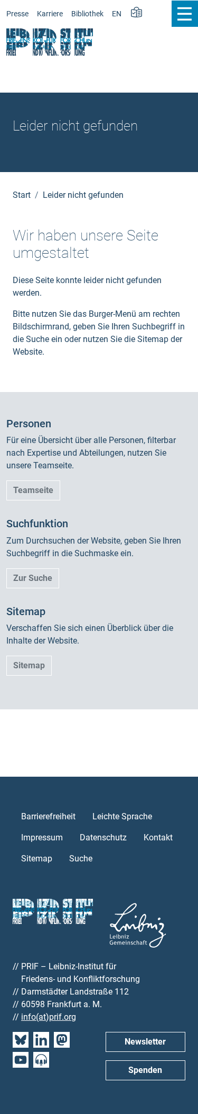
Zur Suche (32, 578)
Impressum (42, 837)
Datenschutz (103, 837)
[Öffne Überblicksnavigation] (184, 13)
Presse (17, 13)
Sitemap (29, 665)
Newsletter (145, 1042)
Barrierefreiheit (48, 816)
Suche (80, 859)
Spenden (145, 1070)
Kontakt (158, 837)
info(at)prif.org (48, 1017)
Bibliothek (87, 13)
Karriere (50, 13)
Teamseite (33, 490)
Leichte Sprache (122, 816)
